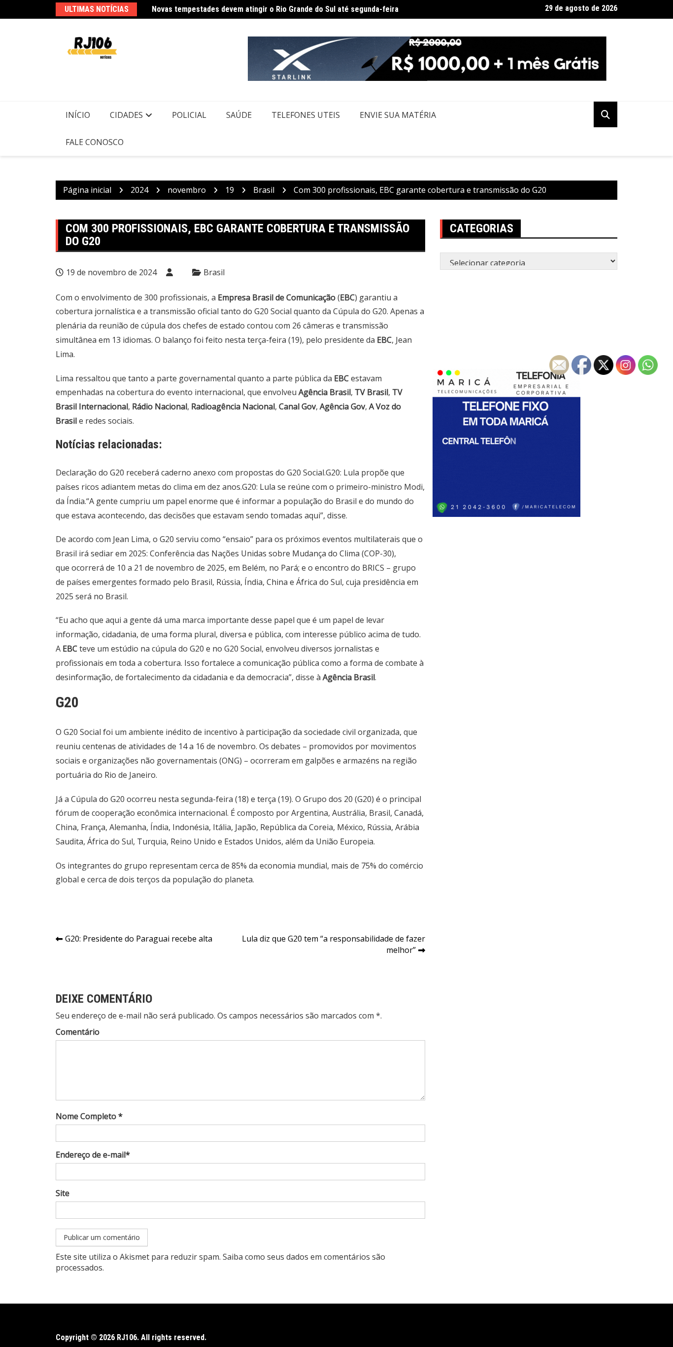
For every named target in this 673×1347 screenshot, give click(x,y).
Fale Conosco (95, 142)
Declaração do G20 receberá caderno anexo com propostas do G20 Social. (191, 472)
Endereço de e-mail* (93, 1154)
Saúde (239, 114)
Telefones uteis (305, 114)
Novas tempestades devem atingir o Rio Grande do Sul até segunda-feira (275, 9)
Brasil (214, 272)
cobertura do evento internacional (180, 392)
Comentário (78, 1031)
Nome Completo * (89, 1116)
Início (78, 114)
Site (62, 1193)
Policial (189, 114)
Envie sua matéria (398, 114)
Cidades (126, 114)
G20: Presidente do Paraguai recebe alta (138, 938)
